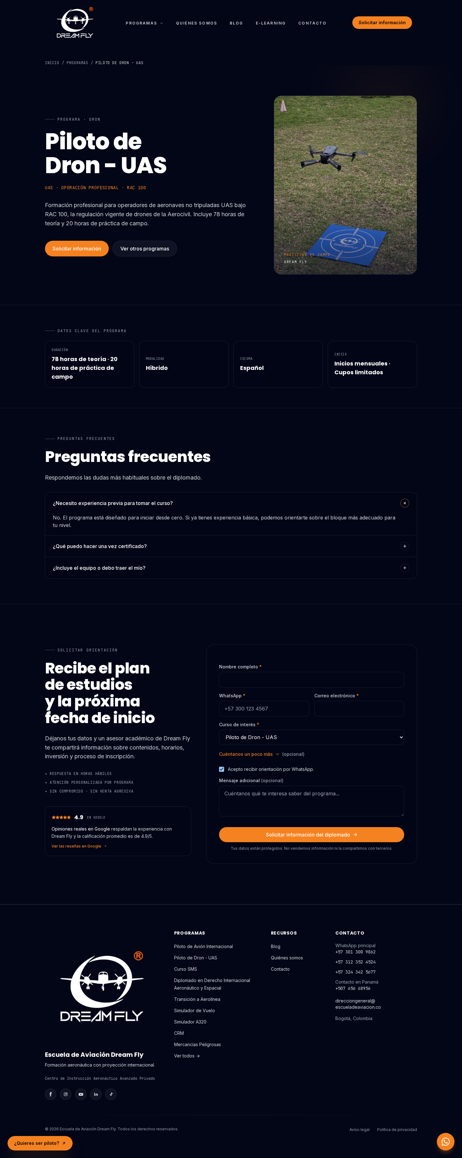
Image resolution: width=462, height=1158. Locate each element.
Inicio (52, 62)
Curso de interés (239, 724)
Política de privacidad (397, 1129)
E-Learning (271, 23)
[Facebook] (50, 1094)
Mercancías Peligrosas (197, 1044)
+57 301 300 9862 (355, 952)
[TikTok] (111, 1094)
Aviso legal (359, 1129)
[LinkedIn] (96, 1094)
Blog (236, 23)
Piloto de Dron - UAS (195, 957)
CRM (179, 1033)
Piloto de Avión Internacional (203, 946)
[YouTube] (80, 1094)
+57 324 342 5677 (355, 972)
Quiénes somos (196, 23)
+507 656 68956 (353, 988)
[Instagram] (65, 1094)
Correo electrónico (336, 695)
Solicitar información (382, 22)
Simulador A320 (190, 1021)
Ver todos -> (187, 1055)
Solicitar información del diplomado (308, 834)
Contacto (312, 23)
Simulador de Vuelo (194, 1010)
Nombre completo (240, 666)
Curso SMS (185, 969)
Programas (141, 23)
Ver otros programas (144, 248)
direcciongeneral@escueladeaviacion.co (358, 1004)
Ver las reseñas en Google (76, 846)
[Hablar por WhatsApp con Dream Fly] (445, 1141)
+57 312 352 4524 (355, 962)
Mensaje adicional (251, 780)
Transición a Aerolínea (197, 999)
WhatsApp (232, 695)
